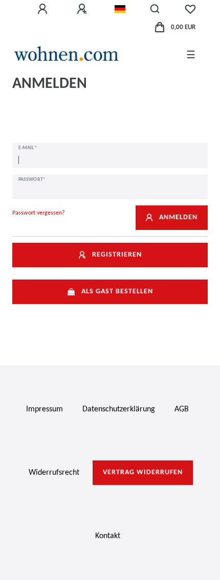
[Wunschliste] (190, 9)
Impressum (44, 409)
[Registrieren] (83, 9)
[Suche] (155, 9)
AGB (181, 409)
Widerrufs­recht (54, 473)
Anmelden (178, 217)
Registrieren (117, 255)
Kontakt (107, 536)
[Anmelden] (44, 9)
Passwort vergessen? (38, 213)
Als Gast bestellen (117, 291)
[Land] (120, 9)
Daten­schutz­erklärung (118, 409)
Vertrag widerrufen (143, 472)
